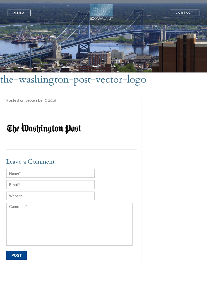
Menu (19, 12)
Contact (184, 12)
